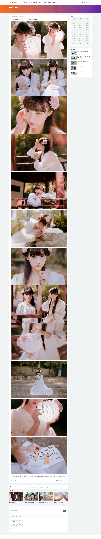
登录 (90, 2)
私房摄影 (25, 2)
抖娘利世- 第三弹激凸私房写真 (82, 61)
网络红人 (87, 36)
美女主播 (35, 2)
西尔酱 (74, 40)
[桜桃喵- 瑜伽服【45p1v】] (61, 496)
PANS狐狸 (80, 18)
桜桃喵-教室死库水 (13, 502)
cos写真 (53, 2)
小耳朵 (74, 29)
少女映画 (80, 29)
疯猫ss (87, 34)
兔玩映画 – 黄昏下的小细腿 (82, 72)
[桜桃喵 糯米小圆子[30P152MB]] (46, 497)
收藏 (58, 480)
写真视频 (44, 2)
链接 (65, 480)
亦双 (13, 516)
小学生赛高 (87, 27)
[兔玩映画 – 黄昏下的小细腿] (74, 73)
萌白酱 (80, 38)
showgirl (87, 18)
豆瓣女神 (80, 40)
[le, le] (10, 10)
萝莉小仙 (87, 38)
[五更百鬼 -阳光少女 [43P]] (31, 496)
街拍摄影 (49, 2)
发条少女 (80, 25)
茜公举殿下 (74, 38)
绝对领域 (39, 2)
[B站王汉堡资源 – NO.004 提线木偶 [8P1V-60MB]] (74, 58)
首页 (21, 2)
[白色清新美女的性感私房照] (74, 68)
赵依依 (87, 40)
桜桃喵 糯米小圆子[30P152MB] (45, 502)
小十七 (80, 27)
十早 (74, 23)
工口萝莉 (87, 29)
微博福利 (30, 2)
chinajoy (74, 18)
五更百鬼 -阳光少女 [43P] (29, 502)
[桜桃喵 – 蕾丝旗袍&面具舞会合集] (74, 53)
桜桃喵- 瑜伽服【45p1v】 (59, 502)
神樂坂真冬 (74, 36)
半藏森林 (80, 23)
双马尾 (74, 25)
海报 (61, 480)
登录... (12, 510)
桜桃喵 (74, 34)
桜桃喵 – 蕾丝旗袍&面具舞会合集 (83, 51)
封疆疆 (74, 27)
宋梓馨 (87, 25)
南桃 (87, 23)
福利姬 (80, 36)
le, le (14, 480)
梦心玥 (80, 34)
